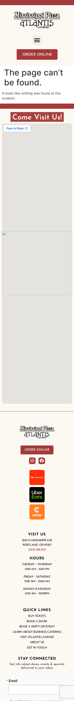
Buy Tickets (37, 616)
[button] (37, 40)
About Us (37, 642)
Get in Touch (37, 647)
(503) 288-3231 (37, 549)
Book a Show (37, 621)
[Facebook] (41, 460)
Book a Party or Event (37, 626)
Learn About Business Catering (37, 632)
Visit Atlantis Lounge (37, 637)
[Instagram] (32, 460)
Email (13, 680)
